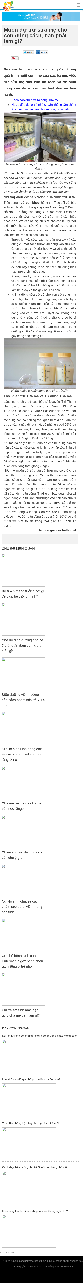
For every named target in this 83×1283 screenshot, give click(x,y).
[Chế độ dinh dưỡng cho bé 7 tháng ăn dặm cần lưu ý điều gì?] (23, 619)
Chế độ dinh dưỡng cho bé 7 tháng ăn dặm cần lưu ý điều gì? (22, 645)
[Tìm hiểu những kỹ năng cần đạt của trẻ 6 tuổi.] (41, 1143)
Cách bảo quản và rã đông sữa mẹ (35, 100)
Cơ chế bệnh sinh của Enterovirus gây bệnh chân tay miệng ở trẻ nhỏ (22, 961)
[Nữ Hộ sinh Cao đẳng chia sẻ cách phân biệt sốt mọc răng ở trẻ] (23, 728)
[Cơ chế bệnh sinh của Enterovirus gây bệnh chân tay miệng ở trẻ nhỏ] (23, 934)
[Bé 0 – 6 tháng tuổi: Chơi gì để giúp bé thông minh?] (23, 570)
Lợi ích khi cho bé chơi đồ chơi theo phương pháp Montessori (39, 1035)
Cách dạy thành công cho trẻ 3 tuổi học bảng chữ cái (34, 1167)
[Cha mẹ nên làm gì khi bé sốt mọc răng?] (23, 782)
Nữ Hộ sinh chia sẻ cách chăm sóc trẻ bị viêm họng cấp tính (22, 906)
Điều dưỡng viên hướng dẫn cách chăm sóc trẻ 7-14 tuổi (23, 700)
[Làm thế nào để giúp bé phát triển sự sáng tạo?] (41, 1099)
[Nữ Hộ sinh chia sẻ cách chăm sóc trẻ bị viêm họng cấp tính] (23, 880)
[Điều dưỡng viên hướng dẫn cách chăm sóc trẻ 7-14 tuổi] (23, 673)
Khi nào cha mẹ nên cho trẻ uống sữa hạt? (40, 109)
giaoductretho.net (28, 1260)
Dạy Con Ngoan (15, 1028)
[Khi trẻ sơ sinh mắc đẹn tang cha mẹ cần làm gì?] (23, 989)
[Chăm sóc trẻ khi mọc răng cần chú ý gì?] (23, 831)
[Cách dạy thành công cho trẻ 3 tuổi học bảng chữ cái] (41, 1187)
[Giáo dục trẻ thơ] (11, 5)
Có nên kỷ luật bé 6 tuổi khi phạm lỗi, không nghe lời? (35, 1211)
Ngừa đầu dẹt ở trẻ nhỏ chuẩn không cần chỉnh (43, 104)
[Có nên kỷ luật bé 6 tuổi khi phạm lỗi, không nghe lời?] (41, 1231)
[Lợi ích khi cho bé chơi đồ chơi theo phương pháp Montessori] (41, 1056)
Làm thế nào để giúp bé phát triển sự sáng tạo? (31, 1079)
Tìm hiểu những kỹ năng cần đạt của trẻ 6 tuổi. (30, 1123)
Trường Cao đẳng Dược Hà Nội (7, 1252)
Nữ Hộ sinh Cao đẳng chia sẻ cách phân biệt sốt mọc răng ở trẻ (22, 754)
